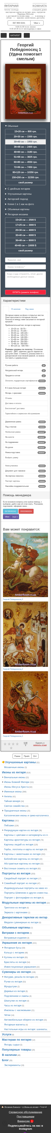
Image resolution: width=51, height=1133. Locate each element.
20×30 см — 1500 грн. (25, 136)
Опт (35, 756)
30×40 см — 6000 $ (25, 235)
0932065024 (26, 511)
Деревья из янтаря (14, 991)
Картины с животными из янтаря (22, 854)
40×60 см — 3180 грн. (25, 152)
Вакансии (25, 1121)
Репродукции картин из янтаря (21, 830)
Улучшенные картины (20, 193)
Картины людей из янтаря (18, 844)
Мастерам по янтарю (16, 1039)
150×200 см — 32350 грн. (25, 177)
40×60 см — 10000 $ (25, 245)
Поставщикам (25, 1116)
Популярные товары (16, 1049)
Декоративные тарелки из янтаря (25, 917)
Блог (5, 1060)
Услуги (6, 1034)
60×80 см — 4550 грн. (25, 162)
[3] (13, 744)
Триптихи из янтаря (15, 907)
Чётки (7, 1015)
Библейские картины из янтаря (21, 858)
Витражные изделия (15, 937)
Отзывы (8, 398)
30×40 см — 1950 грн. (25, 141)
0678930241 (10, 511)
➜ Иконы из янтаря (30, 1107)
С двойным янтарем (19, 188)
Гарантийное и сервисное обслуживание (22, 413)
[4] (17, 744)
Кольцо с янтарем (14, 952)
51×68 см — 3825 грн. (25, 157)
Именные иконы (13, 791)
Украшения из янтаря (17, 942)
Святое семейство (14, 805)
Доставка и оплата (13, 403)
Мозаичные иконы (14, 767)
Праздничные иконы (15, 810)
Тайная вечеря (12, 801)
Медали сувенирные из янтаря (21, 922)
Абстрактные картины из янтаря (22, 863)
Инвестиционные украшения (20, 966)
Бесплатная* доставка (15, 408)
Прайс (27, 756)
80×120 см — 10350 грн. (26, 172)
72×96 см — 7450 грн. (25, 167)
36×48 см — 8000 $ (25, 240)
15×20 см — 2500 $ (25, 220)
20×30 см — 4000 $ (25, 230)
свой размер (25, 182)
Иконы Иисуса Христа (16, 786)
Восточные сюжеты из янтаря (20, 868)
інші (14, 517)
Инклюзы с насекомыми (17, 1010)
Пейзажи (9, 825)
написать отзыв (40, 745)
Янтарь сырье (12, 1044)
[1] (5, 744)
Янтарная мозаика (18, 214)
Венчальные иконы (14, 777)
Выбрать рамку (12, 457)
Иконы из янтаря (14, 772)
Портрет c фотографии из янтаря (22, 897)
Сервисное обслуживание (25, 1112)
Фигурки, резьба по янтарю (19, 976)
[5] (11, 748)
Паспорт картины (25, 481)
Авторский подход (18, 199)
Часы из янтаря (12, 1005)
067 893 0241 (19, 23)
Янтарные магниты (14, 1024)
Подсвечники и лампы (16, 996)
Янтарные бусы (12, 947)
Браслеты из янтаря (15, 962)
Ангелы (8, 796)
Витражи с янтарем (15, 932)
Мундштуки (10, 986)
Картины (8, 820)
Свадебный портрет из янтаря (21, 878)
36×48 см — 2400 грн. (25, 147)
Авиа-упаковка (25, 466)
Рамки (17, 756)
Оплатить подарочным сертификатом (25, 381)
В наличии (9, 1054)
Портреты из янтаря (16, 873)
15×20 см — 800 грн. (25, 131)
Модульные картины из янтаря (24, 902)
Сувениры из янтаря (16, 971)
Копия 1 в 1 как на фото (21, 204)
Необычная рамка (25, 432)
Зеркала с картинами (15, 912)
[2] (9, 744)
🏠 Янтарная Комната (10, 1107)
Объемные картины (18, 209)
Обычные (13, 126)
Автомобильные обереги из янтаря (23, 1019)
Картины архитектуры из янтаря (22, 839)
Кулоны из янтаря (14, 957)
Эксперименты (12, 1065)
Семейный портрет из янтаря (20, 883)
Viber (36, 23)
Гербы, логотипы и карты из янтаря (23, 849)
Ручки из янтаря (13, 981)
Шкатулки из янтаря (15, 1000)
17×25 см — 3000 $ (25, 225)
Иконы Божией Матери (16, 782)
